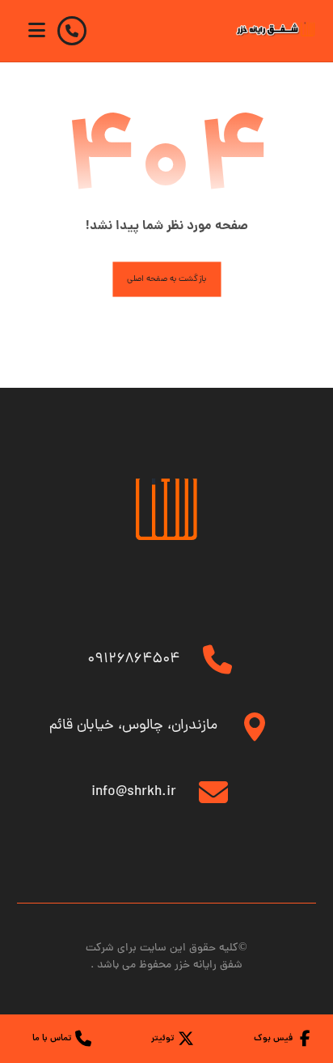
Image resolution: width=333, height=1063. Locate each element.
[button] (37, 30)
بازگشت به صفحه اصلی (166, 279)
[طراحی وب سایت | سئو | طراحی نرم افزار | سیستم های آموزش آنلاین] (275, 29)
